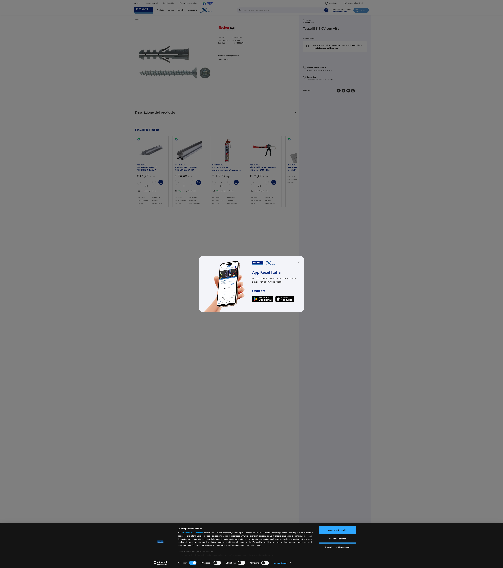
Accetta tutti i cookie (337, 530)
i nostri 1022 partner (193, 533)
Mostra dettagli (281, 563)
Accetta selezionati (337, 538)
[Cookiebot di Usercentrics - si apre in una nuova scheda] (160, 563)
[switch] (217, 563)
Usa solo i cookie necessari (337, 547)
